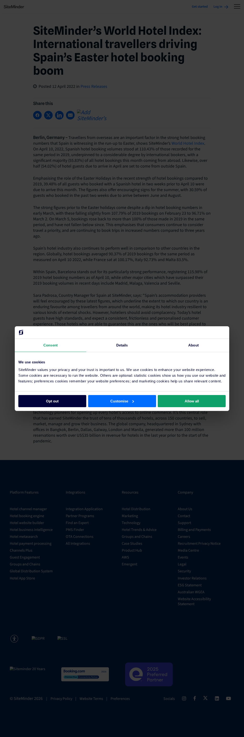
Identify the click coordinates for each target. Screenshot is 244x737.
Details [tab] (122, 345)
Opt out (52, 401)
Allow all (192, 401)
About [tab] (193, 345)
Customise (119, 401)
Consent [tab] (50, 345)
